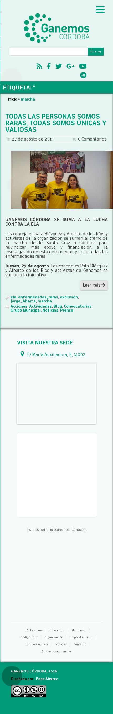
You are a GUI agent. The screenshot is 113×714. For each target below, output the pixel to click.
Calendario (57, 630)
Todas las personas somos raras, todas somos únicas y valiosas (55, 123)
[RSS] (39, 67)
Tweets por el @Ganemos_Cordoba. (57, 530)
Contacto (79, 644)
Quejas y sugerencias (57, 651)
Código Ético (29, 637)
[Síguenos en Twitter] (58, 67)
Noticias (50, 310)
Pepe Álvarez (47, 679)
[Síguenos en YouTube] (82, 67)
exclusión (69, 297)
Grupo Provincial (38, 644)
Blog (58, 306)
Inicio (12, 99)
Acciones (19, 306)
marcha (45, 301)
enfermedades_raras (38, 297)
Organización (53, 637)
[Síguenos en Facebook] (49, 67)
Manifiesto (78, 630)
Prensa (66, 310)
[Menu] (100, 10)
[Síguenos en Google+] (70, 67)
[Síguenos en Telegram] (83, 76)
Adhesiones (35, 630)
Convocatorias (77, 306)
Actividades (40, 306)
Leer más (92, 285)
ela (13, 297)
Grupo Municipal (26, 310)
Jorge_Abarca (23, 301)
